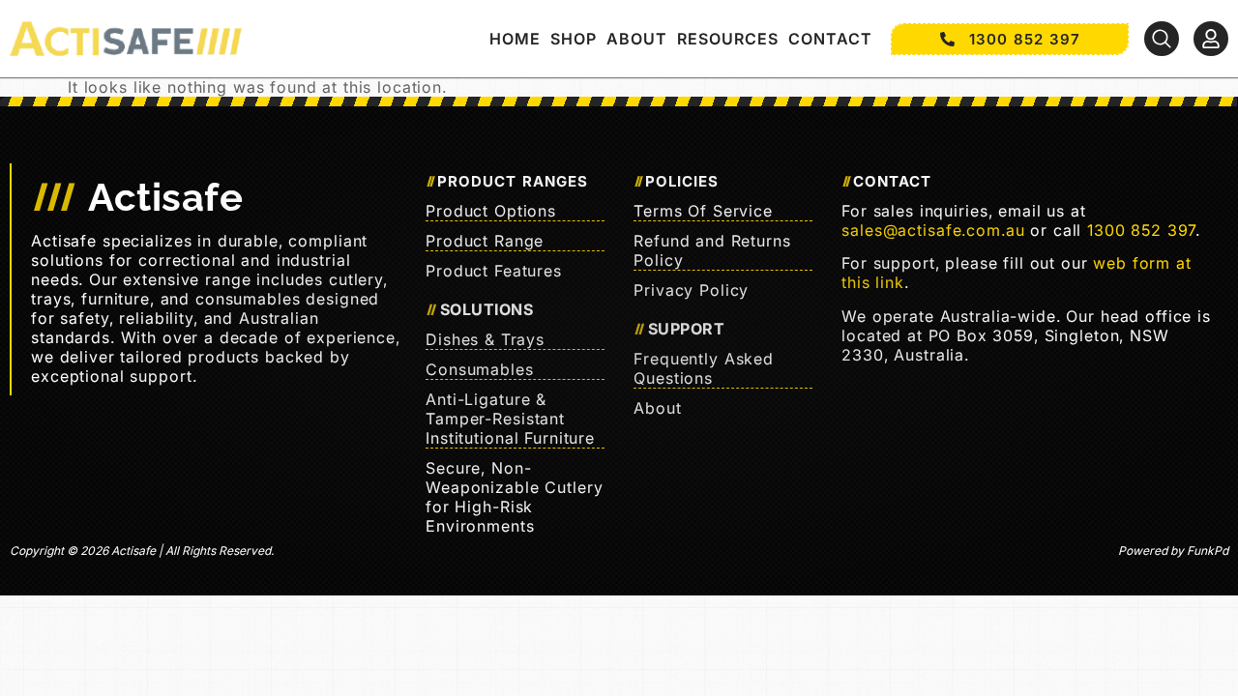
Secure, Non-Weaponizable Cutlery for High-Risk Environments (514, 497)
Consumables (480, 369)
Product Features (494, 270)
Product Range (485, 240)
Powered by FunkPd (1173, 550)
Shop (573, 38)
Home (515, 38)
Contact (830, 38)
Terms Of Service (703, 210)
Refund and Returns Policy (712, 250)
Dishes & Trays (485, 339)
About (636, 38)
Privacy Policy (691, 290)
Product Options (491, 210)
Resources (728, 38)
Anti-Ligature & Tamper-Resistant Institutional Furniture (510, 419)
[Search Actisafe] (1161, 38)
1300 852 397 (1141, 230)
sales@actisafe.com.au (932, 230)
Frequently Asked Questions (704, 368)
